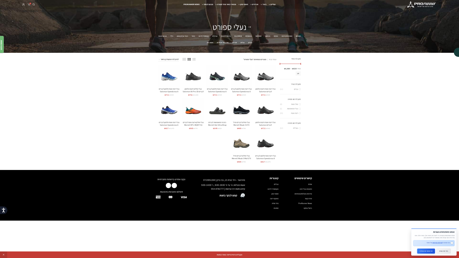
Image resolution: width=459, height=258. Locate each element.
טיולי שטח (294, 104)
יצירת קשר (308, 198)
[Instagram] (168, 185)
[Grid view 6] (184, 59)
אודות (310, 184)
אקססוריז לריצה (273, 189)
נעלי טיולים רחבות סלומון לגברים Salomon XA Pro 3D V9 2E (193, 92)
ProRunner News (305, 203)
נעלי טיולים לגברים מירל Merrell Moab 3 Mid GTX (241, 157)
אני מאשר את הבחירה (426, 251)
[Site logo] (422, 4)
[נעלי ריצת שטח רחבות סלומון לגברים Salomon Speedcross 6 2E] (265, 76)
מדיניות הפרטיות (437, 243)
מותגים (276, 208)
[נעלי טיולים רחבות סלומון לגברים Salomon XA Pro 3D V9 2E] (193, 76)
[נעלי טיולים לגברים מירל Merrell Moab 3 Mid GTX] (241, 142)
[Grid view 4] (194, 59)
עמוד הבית (272, 59)
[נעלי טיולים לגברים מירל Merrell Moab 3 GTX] (241, 109)
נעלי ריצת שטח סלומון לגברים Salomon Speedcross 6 (241, 90)
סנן (298, 73)
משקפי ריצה (274, 198)
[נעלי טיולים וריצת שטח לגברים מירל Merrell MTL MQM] (193, 109)
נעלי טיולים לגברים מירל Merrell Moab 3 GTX (241, 123)
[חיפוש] (33, 4)
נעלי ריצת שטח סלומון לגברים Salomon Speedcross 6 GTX (169, 125)
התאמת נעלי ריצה (306, 189)
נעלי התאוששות (292, 108)
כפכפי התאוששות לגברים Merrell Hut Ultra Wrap (217, 123)
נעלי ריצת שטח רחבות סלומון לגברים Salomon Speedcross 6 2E (266, 92)
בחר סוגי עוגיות (443, 251)
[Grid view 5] (189, 59)
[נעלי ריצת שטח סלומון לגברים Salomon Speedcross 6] (241, 76)
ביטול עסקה (308, 208)
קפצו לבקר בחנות (228, 195)
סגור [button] (3, 255)
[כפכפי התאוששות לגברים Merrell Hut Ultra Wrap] (217, 109)
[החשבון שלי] (23, 4)
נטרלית (295, 128)
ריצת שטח (294, 113)
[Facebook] (174, 185)
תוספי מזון (275, 194)
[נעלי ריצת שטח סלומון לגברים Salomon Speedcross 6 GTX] (169, 109)
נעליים (276, 184)
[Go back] (249, 27)
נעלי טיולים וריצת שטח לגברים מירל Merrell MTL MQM (193, 123)
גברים (296, 89)
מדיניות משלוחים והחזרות (303, 194)
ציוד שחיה (275, 203)
